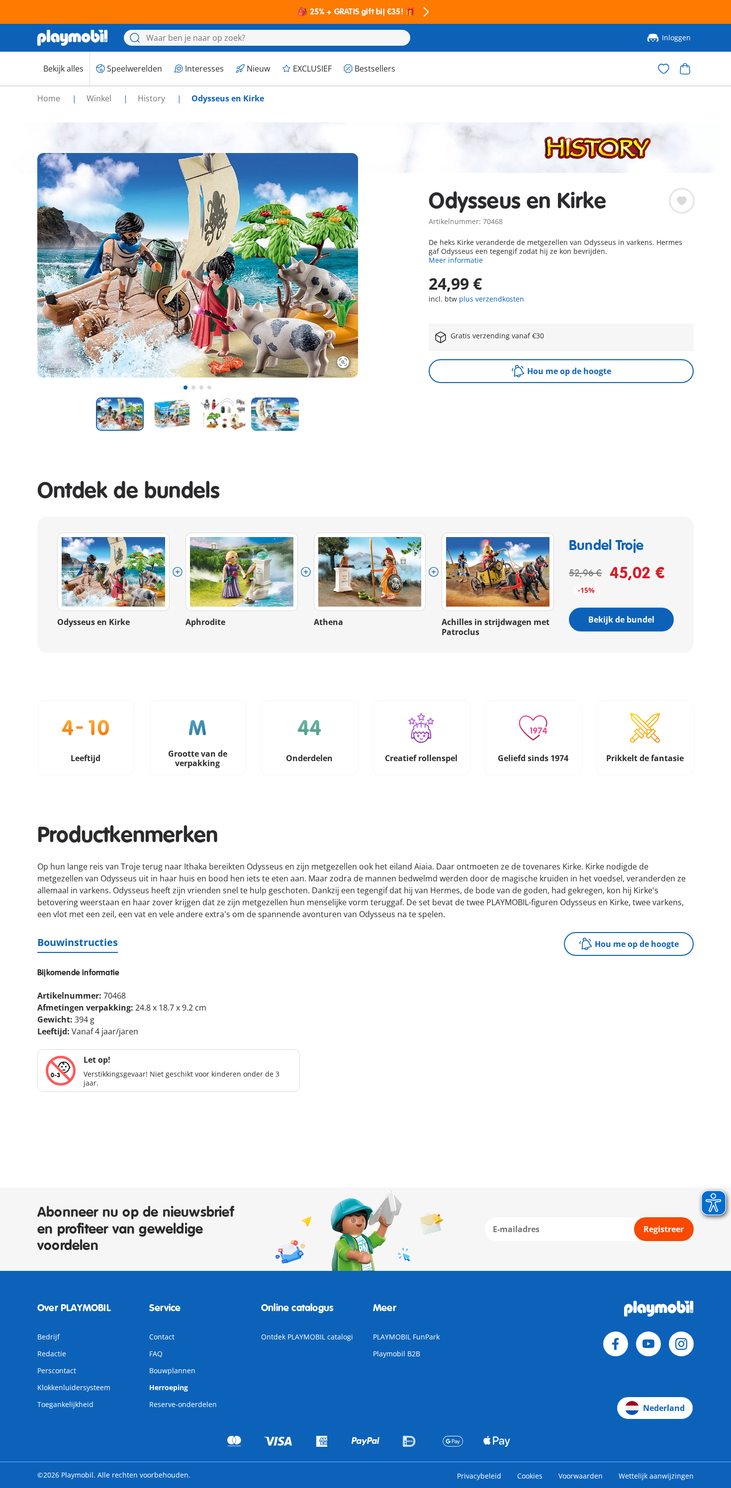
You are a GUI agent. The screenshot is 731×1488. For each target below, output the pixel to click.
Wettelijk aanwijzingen (656, 1476)
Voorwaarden (580, 1476)
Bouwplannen (172, 1370)
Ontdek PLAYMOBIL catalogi (307, 1336)
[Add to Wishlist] (682, 201)
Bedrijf (48, 1336)
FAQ (156, 1353)
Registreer (663, 1229)
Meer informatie (456, 260)
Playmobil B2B (396, 1353)
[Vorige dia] (63, 265)
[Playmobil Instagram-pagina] (681, 1343)
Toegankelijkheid (65, 1404)
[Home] (72, 38)
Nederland (664, 1408)
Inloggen (676, 37)
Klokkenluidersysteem (73, 1387)
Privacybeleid (479, 1476)
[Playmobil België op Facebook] (615, 1343)
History (152, 98)
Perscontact (56, 1370)
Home (49, 98)
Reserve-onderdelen (183, 1404)
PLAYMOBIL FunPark (406, 1336)
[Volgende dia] (332, 265)
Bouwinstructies (77, 942)
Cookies (530, 1476)
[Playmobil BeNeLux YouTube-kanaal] (648, 1343)
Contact (162, 1336)
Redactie (51, 1353)
